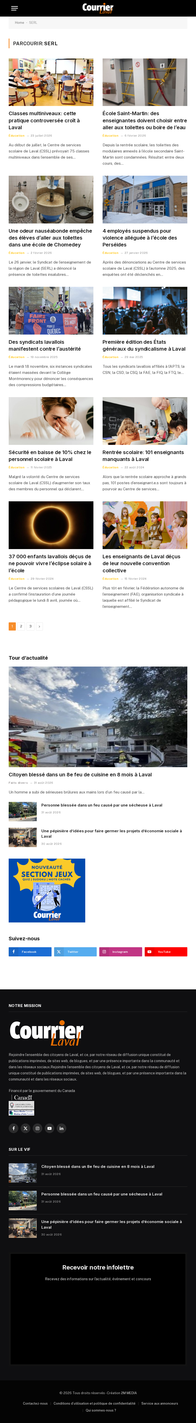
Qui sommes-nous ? (101, 1410)
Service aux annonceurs (159, 1403)
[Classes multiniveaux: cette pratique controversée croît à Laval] (51, 82)
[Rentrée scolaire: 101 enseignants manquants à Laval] (145, 421)
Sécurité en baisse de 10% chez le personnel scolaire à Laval (50, 455)
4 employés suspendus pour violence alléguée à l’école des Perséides (140, 238)
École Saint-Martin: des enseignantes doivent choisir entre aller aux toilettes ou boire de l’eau (145, 120)
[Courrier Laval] (98, 8)
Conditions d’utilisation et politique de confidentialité (95, 1403)
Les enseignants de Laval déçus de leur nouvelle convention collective (141, 563)
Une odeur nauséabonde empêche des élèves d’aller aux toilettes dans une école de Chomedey (50, 238)
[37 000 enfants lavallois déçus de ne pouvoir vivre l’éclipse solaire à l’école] (51, 525)
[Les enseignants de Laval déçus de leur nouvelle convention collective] (145, 525)
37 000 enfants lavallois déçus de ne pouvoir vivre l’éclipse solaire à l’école (50, 563)
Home (19, 23)
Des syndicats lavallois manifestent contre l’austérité (45, 345)
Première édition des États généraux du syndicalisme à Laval (144, 345)
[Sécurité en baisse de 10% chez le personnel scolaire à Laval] (51, 421)
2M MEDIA (129, 1393)
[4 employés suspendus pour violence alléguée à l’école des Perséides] (145, 199)
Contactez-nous (35, 1403)
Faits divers (18, 783)
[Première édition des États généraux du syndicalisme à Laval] (145, 311)
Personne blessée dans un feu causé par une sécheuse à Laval (101, 805)
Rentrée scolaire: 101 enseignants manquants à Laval (143, 455)
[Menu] (14, 8)
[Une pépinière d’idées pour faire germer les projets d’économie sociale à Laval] (23, 837)
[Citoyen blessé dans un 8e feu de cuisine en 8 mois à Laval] (98, 717)
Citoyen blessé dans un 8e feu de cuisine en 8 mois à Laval (80, 775)
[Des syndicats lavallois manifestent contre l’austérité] (51, 311)
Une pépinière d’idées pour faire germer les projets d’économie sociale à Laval (111, 833)
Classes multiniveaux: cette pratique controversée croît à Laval (44, 120)
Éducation (16, 135)
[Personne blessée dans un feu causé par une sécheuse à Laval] (23, 811)
